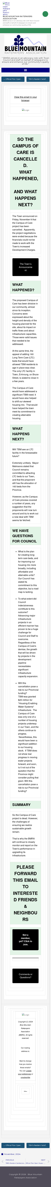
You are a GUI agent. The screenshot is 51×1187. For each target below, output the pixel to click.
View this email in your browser (25, 98)
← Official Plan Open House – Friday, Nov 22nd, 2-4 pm (14, 79)
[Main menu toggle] (45, 14)
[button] (25, 70)
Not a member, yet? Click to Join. (25, 939)
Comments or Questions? (25, 976)
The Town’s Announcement (25, 267)
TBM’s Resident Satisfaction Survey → (39, 79)
